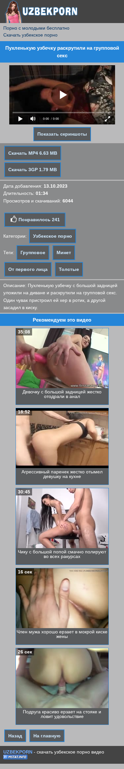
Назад (15, 735)
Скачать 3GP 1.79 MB (32, 169)
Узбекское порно (52, 236)
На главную (47, 735)
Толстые (69, 269)
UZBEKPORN (17, 752)
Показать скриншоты (62, 134)
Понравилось (38, 219)
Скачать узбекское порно (30, 35)
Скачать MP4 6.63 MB (32, 153)
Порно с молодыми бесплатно (36, 28)
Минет (64, 252)
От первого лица (28, 269)
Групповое (33, 252)
